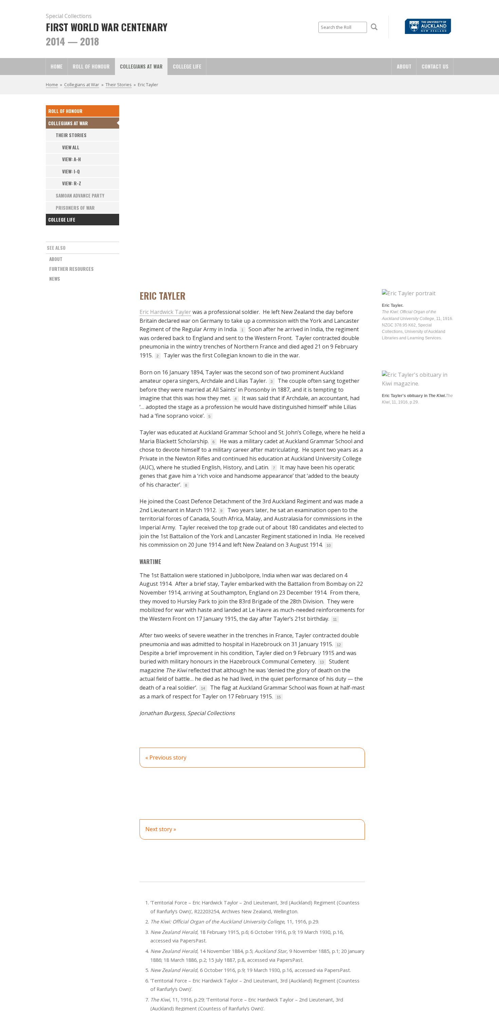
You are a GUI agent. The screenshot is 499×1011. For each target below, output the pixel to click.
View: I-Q (71, 171)
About (404, 66)
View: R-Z (71, 183)
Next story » (160, 829)
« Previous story (165, 757)
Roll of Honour (91, 66)
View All (70, 147)
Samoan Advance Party (80, 195)
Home (56, 66)
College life (187, 66)
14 (203, 688)
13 (322, 662)
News (54, 278)
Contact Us (435, 66)
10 (329, 545)
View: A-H (71, 159)
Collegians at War (141, 66)
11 (335, 619)
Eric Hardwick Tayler (165, 312)
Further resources (71, 268)
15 (279, 697)
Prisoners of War (75, 207)
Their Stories (119, 84)
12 (339, 645)
